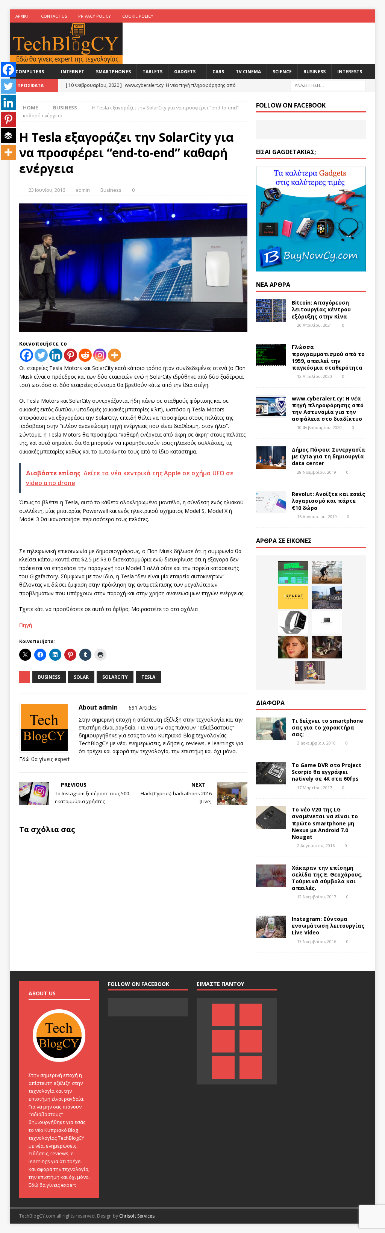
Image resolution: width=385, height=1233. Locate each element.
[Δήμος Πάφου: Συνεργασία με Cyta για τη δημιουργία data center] (271, 457)
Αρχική (22, 16)
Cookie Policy (137, 16)
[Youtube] (339, 16)
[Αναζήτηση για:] (328, 84)
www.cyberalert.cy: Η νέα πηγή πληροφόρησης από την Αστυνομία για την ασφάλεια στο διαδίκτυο (328, 409)
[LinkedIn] (324, 16)
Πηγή (25, 625)
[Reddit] (85, 355)
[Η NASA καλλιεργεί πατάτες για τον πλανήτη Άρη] (327, 572)
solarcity (115, 677)
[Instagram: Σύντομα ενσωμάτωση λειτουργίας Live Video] (271, 927)
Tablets (152, 71)
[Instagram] (368, 16)
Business (314, 71)
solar (81, 677)
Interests (349, 71)
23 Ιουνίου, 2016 (47, 190)
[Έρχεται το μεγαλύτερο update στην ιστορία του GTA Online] (327, 647)
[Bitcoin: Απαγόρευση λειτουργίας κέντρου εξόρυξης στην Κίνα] (271, 310)
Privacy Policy (94, 16)
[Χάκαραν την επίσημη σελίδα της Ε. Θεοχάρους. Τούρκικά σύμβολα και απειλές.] (271, 875)
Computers (29, 71)
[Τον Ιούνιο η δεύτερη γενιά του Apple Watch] (293, 622)
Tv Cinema (248, 71)
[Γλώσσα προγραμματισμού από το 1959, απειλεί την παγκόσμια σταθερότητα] (271, 355)
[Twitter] (354, 16)
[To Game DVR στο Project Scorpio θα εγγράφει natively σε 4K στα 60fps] (271, 773)
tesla (148, 677)
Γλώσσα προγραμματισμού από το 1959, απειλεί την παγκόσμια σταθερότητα (328, 357)
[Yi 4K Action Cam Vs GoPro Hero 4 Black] (327, 622)
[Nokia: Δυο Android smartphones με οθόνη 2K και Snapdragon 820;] (327, 597)
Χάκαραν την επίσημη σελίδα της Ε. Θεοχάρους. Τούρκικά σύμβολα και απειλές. (327, 878)
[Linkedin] (55, 355)
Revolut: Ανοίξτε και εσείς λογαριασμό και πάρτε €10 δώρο (328, 500)
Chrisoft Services (137, 1216)
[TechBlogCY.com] (66, 60)
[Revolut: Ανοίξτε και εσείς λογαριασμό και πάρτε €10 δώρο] (271, 502)
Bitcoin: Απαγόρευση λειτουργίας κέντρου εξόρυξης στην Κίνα (321, 309)
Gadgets (185, 71)
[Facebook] (295, 16)
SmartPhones (113, 71)
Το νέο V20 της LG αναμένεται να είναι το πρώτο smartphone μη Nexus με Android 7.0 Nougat (325, 823)
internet (72, 71)
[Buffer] (8, 135)
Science (282, 71)
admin (83, 190)
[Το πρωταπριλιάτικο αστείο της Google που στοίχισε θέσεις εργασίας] (310, 672)
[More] (114, 355)
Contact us (54, 16)
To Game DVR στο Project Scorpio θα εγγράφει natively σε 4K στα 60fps (326, 771)
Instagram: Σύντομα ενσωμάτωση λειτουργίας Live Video (328, 925)
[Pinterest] (310, 16)
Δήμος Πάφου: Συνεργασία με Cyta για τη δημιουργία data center (328, 456)
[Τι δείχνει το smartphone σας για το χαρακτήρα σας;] (271, 728)
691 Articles (143, 707)
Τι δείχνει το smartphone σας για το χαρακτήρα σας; (327, 727)
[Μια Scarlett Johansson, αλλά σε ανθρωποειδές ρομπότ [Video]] (293, 647)
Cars (218, 71)
